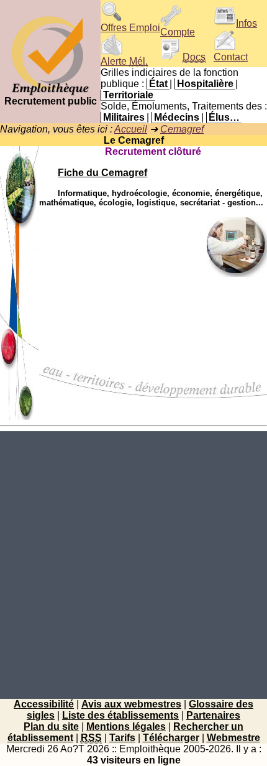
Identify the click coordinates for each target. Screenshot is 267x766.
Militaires (124, 117)
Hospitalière (205, 83)
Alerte (124, 61)
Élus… (224, 117)
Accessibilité (44, 704)
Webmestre (233, 737)
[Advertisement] (133, 565)
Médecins (176, 117)
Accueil (130, 129)
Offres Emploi (130, 27)
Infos (246, 23)
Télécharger (171, 737)
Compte (177, 32)
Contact (231, 57)
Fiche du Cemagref (102, 172)
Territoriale (128, 95)
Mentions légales (126, 726)
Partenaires (213, 715)
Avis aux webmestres (131, 704)
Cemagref (182, 129)
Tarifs (122, 737)
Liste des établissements (120, 715)
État (158, 83)
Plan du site (51, 726)
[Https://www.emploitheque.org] (50, 92)
